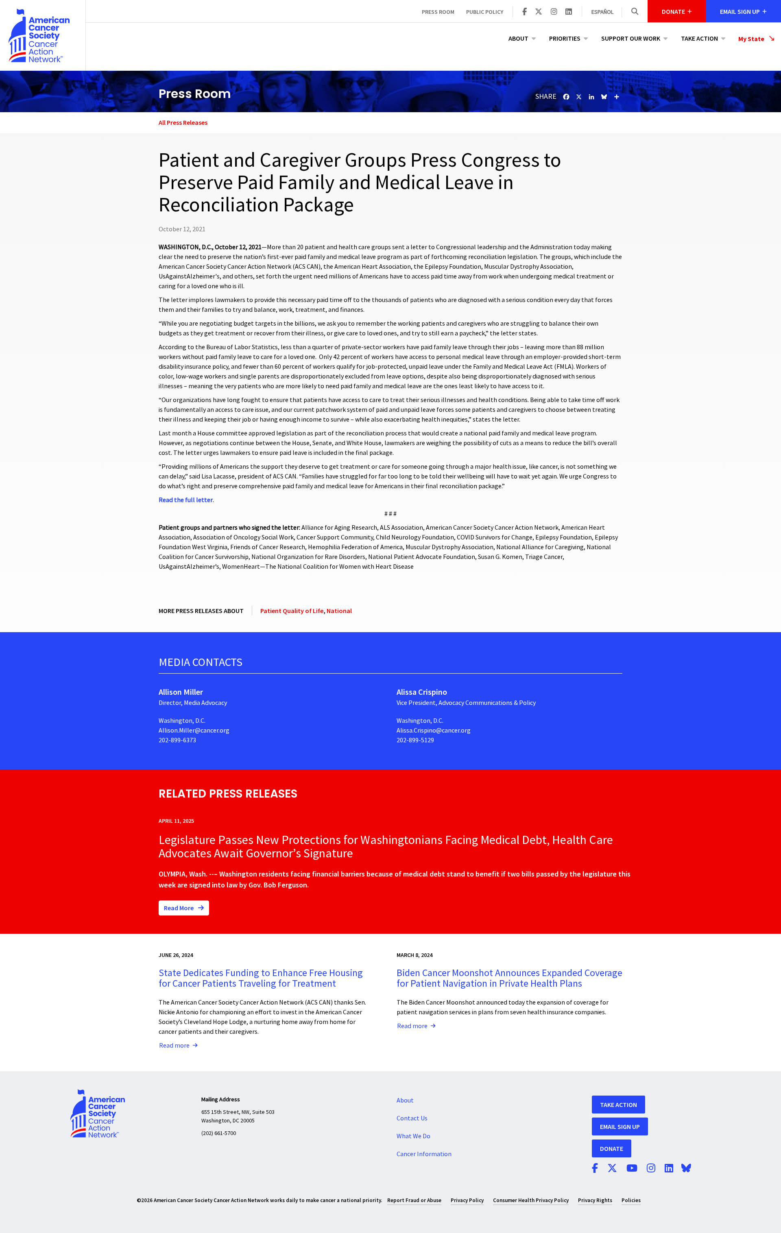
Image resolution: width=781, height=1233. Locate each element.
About (518, 38)
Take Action (699, 38)
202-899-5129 (415, 740)
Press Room (438, 11)
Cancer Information (424, 1154)
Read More (179, 908)
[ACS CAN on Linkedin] (568, 12)
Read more (174, 1046)
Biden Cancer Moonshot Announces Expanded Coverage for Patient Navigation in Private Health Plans (509, 978)
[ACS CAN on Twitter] (538, 12)
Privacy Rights (595, 1200)
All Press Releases (183, 122)
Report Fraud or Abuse (414, 1200)
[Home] (43, 35)
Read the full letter (186, 500)
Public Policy (484, 11)
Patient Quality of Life (291, 611)
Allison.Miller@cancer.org (194, 730)
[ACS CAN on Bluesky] (686, 1168)
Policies (631, 1200)
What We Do (413, 1136)
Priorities (564, 38)
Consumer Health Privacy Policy (531, 1200)
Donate (611, 1148)
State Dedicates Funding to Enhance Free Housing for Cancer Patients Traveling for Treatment (261, 978)
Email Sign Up (620, 1126)
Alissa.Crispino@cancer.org (434, 730)
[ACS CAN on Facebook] (524, 12)
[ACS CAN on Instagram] (554, 12)
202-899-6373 (177, 740)
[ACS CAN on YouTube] (631, 1168)
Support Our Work (630, 38)
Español (602, 12)
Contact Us (412, 1118)
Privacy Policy (467, 1200)
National (339, 611)
